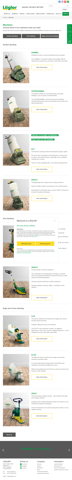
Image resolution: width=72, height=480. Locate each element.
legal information (26, 252)
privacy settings (27, 251)
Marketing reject (26, 243)
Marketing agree (45, 243)
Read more (34, 236)
